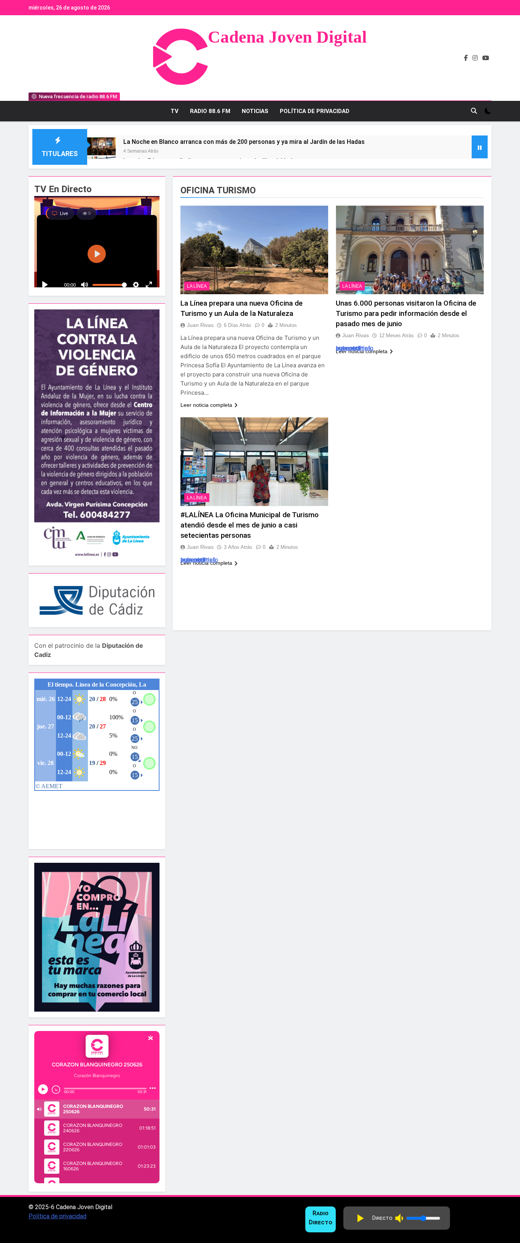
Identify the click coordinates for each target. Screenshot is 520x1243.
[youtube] (485, 58)
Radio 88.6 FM (210, 111)
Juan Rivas (200, 325)
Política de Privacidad (314, 111)
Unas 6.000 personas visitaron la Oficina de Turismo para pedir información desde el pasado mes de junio (406, 313)
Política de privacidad (57, 1216)
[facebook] (466, 58)
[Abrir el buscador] (474, 111)
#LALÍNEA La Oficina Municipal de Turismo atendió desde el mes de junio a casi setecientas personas (249, 525)
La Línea (197, 286)
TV (175, 111)
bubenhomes (353, 348)
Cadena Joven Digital (287, 36)
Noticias (255, 111)
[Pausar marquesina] (480, 146)
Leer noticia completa (206, 405)
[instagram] (475, 58)
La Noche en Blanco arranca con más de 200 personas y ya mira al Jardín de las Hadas (244, 141)
